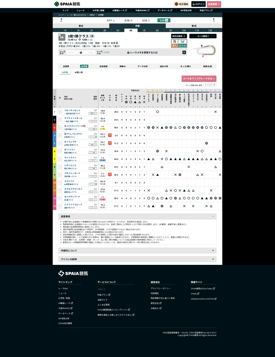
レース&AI (63, 288)
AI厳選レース (118, 10)
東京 (81, 25)
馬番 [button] (54, 97)
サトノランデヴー (75, 134)
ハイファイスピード (73, 204)
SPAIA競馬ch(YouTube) (201, 288)
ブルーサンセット (72, 110)
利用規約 (155, 293)
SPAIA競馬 (193, 335)
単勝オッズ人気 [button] (102, 97)
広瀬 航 (67, 137)
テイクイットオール (73, 118)
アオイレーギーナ (72, 173)
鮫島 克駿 (68, 153)
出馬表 (66, 66)
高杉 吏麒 (69, 121)
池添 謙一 (68, 176)
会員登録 (212, 4)
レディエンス (70, 165)
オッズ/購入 (185, 66)
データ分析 (143, 66)
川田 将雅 (68, 129)
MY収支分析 (186, 10)
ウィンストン (70, 157)
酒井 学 (67, 208)
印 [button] (60, 97)
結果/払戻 (207, 66)
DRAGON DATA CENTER (202, 299)
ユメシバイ (69, 181)
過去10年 (164, 66)
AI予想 (84, 66)
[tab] (64, 72)
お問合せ (155, 308)
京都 (137, 25)
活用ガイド (103, 300)
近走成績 (103, 66)
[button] (80, 98)
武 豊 (66, 200)
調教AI (123, 66)
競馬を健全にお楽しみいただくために (115, 315)
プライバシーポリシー (161, 288)
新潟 (194, 25)
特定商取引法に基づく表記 (163, 298)
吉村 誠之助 (70, 113)
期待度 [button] (116, 97)
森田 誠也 (69, 184)
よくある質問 (104, 305)
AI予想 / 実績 (98, 10)
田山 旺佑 (69, 145)
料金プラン (205, 10)
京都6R (92, 15)
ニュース (81, 10)
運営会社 (155, 303)
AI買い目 (79, 72)
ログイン (200, 4)
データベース (164, 10)
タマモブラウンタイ (73, 189)
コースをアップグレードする (197, 78)
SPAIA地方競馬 (65, 323)
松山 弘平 (68, 160)
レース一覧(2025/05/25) (76, 15)
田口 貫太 (68, 168)
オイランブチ (70, 142)
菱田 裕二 (68, 192)
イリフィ (71, 149)
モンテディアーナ (72, 196)
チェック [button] (122, 97)
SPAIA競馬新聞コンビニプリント (112, 309)
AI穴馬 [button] (110, 97)
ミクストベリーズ (75, 126)
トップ (65, 10)
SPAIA (194, 293)
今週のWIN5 (141, 10)
